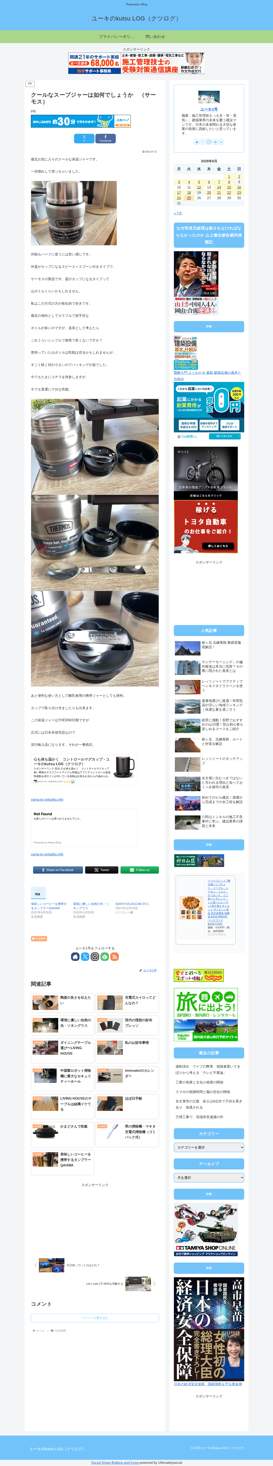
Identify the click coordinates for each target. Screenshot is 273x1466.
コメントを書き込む (94, 1317)
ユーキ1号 (209, 109)
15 (229, 187)
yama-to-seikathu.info (47, 799)
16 (239, 187)
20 (209, 192)
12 (199, 187)
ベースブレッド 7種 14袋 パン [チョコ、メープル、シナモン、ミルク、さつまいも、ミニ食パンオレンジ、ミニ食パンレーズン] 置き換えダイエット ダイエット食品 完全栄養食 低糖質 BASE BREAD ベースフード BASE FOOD (219, 902)
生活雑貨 (41, 938)
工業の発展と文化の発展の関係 (199, 1082)
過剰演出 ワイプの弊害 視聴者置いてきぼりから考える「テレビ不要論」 (208, 1069)
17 (179, 192)
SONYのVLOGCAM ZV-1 (132, 904)
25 (189, 198)
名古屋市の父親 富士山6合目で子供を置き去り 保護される (209, 1104)
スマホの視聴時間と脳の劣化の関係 (203, 1092)
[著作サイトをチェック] (75, 956)
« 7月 (178, 213)
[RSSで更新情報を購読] (114, 956)
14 (219, 187)
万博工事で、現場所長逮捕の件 (199, 1117)
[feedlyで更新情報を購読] (104, 956)
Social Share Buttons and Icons (115, 1463)
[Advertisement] (95, 1218)
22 (229, 192)
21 (219, 192)
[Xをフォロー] (85, 956)
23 (239, 192)
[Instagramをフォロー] (95, 956)
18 (189, 192)
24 (179, 198)
